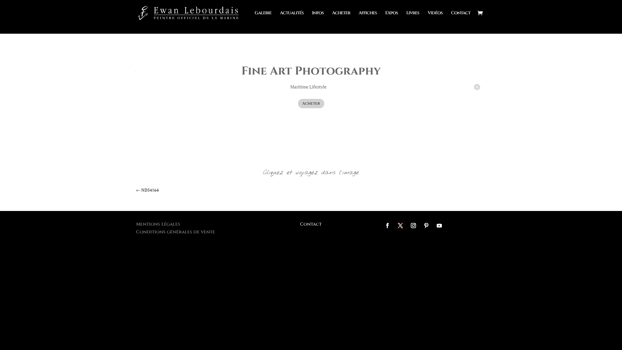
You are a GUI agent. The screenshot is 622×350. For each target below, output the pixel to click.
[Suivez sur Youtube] (439, 225)
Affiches (368, 13)
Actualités (292, 13)
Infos (318, 13)
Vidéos (435, 13)
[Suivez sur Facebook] (387, 225)
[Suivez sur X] (400, 225)
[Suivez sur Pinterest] (426, 225)
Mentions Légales (158, 224)
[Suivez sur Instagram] (413, 225)
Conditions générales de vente (175, 232)
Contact (460, 13)
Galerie (263, 13)
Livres (412, 13)
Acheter (341, 13)
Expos (391, 13)
